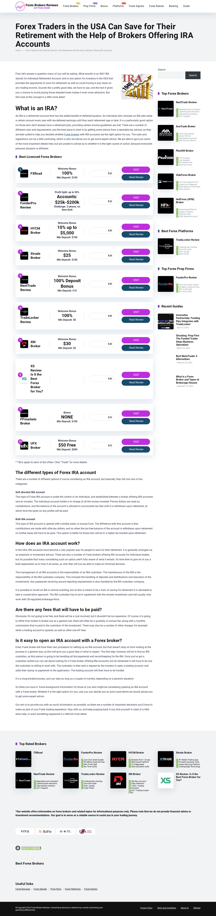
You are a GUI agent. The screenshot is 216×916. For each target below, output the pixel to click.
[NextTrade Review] (24, 282)
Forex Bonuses (22, 889)
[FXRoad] (24, 176)
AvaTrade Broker (185, 126)
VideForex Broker (186, 175)
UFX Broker (35, 445)
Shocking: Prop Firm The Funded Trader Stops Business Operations (187, 340)
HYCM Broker (35, 230)
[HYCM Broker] (24, 233)
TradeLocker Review (29, 320)
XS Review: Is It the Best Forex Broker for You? (37, 378)
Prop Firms (89, 6)
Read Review (136, 177)
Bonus (104, 6)
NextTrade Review (28, 288)
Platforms (118, 6)
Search (162, 69)
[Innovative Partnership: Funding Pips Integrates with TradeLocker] (166, 328)
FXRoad (36, 173)
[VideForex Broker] (166, 188)
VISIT (136, 169)
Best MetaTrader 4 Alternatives (186, 358)
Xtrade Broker (35, 256)
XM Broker (35, 344)
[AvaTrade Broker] (166, 139)
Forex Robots (156, 6)
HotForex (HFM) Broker (185, 201)
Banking (173, 6)
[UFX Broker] (24, 448)
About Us (185, 908)
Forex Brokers (70, 6)
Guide (186, 6)
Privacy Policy (146, 908)
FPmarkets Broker (28, 421)
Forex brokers (71, 134)
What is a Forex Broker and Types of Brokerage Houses (187, 379)
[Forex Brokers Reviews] (36, 6)
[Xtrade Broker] (24, 258)
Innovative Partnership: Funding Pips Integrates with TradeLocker (188, 320)
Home (18, 50)
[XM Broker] (24, 347)
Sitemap (197, 908)
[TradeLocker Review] (24, 314)
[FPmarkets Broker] (24, 416)
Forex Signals (136, 6)
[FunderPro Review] (24, 200)
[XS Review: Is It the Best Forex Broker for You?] (24, 381)
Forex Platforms (73, 889)
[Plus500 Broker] (166, 164)
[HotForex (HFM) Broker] (166, 212)
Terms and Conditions (166, 908)
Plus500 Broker (185, 150)
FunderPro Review (28, 205)
